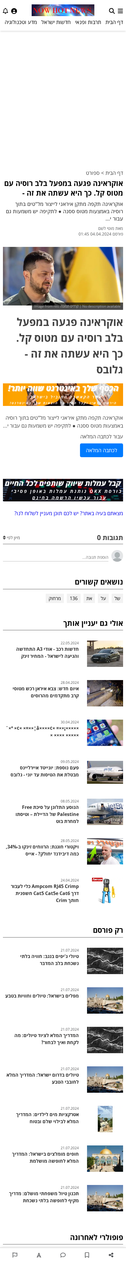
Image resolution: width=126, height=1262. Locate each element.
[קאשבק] (63, 395)
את (89, 598)
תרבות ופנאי (88, 21)
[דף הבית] (63, 11)
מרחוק (55, 598)
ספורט (93, 172)
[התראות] (5, 11)
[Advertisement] (63, 97)
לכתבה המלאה (101, 450)
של (117, 598)
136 (74, 598)
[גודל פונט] (39, 1255)
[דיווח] (14, 1255)
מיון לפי (13, 537)
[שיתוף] (111, 1255)
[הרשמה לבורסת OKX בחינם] (63, 491)
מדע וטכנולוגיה (21, 21)
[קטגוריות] (120, 11)
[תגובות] (63, 1255)
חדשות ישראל (56, 21)
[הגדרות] (14, 11)
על (103, 598)
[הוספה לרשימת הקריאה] (87, 1255)
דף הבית (114, 21)
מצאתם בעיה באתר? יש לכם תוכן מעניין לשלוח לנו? (67, 513)
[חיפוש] (112, 11)
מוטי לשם (106, 228)
